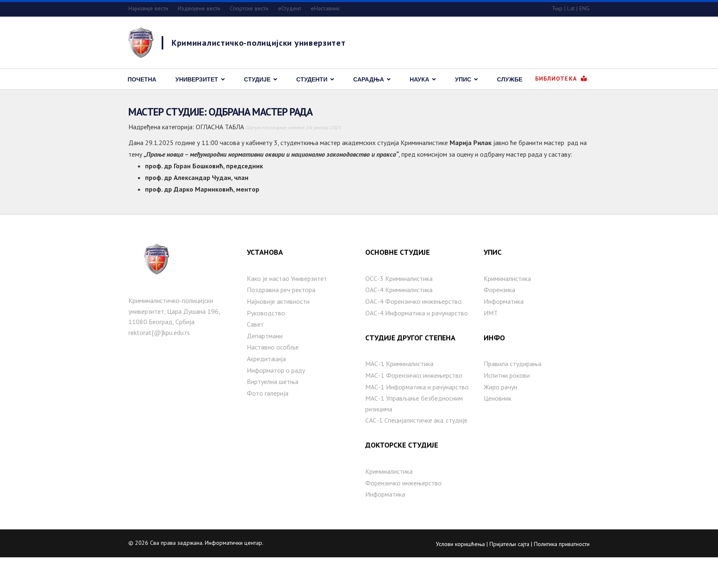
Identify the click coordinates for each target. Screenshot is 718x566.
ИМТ (491, 313)
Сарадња (368, 79)
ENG (584, 8)
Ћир (557, 8)
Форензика (499, 289)
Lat (571, 8)
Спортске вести (249, 8)
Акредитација (266, 358)
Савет (255, 324)
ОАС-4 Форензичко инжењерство (413, 301)
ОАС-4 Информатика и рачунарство (416, 313)
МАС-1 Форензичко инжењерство (413, 375)
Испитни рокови (507, 375)
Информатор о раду (276, 370)
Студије (257, 79)
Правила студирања (512, 363)
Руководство (266, 313)
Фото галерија (267, 393)
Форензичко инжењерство (403, 483)
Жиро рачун (500, 387)
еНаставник (325, 8)
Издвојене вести (199, 8)
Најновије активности (278, 301)
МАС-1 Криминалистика (399, 363)
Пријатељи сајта (509, 544)
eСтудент (289, 8)
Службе (509, 79)
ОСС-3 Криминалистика (399, 278)
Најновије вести (148, 8)
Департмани (265, 336)
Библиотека (557, 78)
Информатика (385, 494)
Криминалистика (389, 471)
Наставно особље (273, 347)
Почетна (142, 79)
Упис (463, 79)
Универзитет (196, 79)
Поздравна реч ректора (281, 289)
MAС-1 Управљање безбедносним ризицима (414, 403)
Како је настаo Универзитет (287, 278)
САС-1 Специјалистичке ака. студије (416, 420)
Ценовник (497, 398)
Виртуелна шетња (272, 381)
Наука (419, 79)
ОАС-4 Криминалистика (399, 289)
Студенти (311, 79)
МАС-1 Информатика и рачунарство (417, 387)
